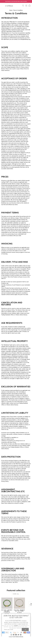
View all (16, 593)
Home (10, 10)
